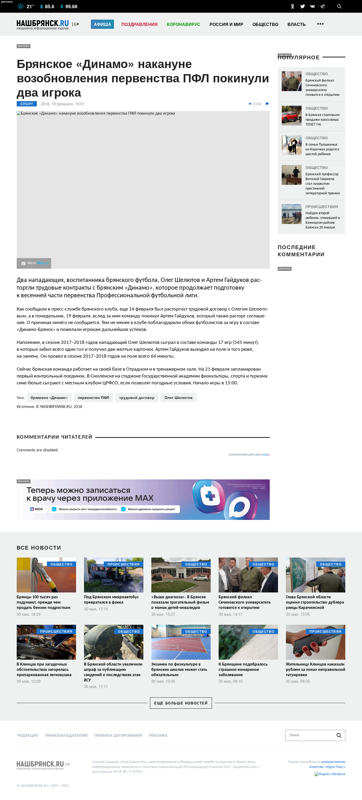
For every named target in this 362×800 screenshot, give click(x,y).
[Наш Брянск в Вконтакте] (312, 6)
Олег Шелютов (179, 397)
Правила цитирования (118, 735)
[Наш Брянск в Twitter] (302, 6)
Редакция (27, 735)
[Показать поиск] (339, 6)
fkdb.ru (42, 263)
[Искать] (339, 735)
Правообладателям (66, 735)
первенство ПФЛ (93, 397)
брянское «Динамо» (49, 397)
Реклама (158, 735)
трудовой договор (136, 397)
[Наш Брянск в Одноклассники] (292, 6)
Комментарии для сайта (249, 454)
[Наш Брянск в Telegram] (322, 6)
